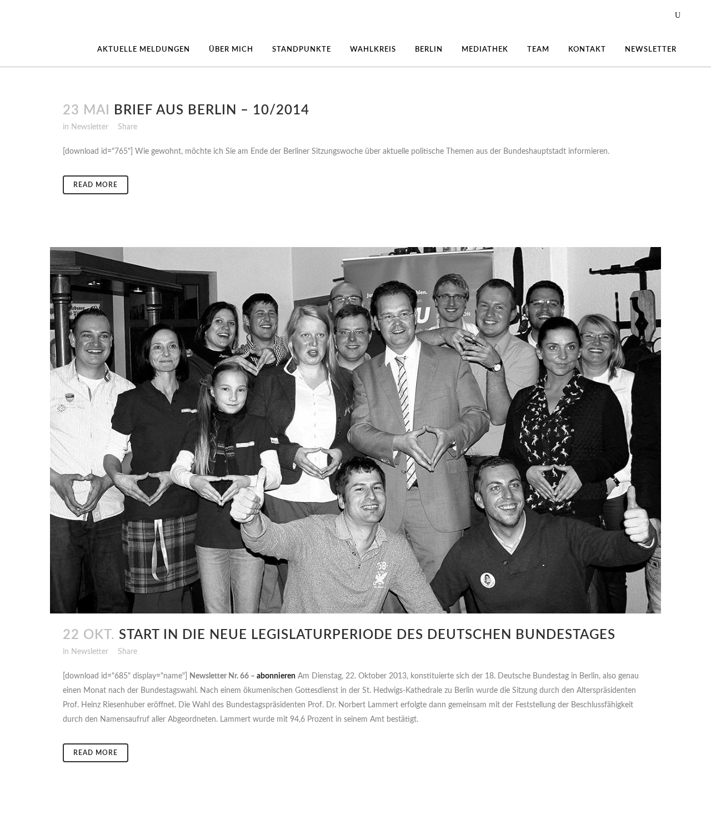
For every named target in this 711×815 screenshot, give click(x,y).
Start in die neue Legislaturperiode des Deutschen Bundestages (367, 635)
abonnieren (276, 676)
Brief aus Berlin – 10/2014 (211, 110)
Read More (95, 185)
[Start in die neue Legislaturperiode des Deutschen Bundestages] (355, 430)
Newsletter (89, 127)
